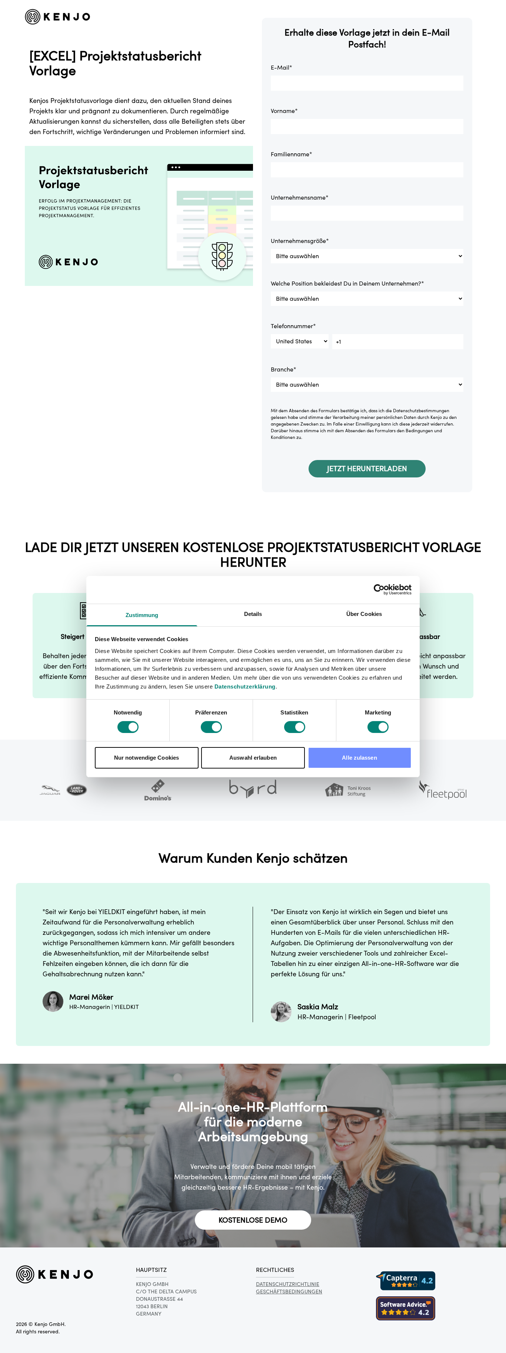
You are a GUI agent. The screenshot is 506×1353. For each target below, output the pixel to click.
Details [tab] (253, 613)
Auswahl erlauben (253, 757)
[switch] (211, 727)
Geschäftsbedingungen (289, 1291)
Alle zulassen (359, 757)
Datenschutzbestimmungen (421, 410)
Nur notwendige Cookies (146, 757)
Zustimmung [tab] (142, 614)
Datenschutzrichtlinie (287, 1284)
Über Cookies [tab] (364, 613)
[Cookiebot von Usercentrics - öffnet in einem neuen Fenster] (379, 589)
